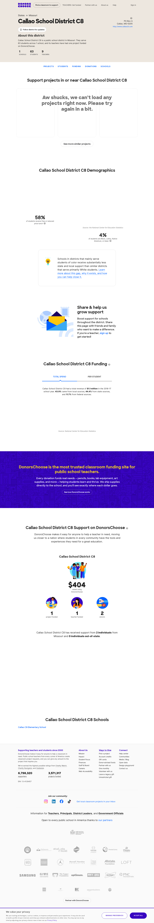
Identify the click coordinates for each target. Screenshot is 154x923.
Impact (81, 757)
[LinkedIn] (53, 801)
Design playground (126, 765)
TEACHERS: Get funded (71, 5)
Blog (127, 759)
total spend (59, 376)
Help (114, 5)
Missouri (33, 15)
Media (121, 759)
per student (94, 376)
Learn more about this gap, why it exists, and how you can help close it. (82, 273)
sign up (104, 333)
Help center (123, 754)
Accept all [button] (138, 915)
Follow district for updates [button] (34, 30)
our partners (105, 820)
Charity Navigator (25, 768)
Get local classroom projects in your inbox (96, 801)
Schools (105, 66)
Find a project (104, 754)
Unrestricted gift (105, 777)
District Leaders (82, 813)
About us (104, 5)
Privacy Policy (52, 920)
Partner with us (91, 5)
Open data (123, 762)
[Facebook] (61, 801)
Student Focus (84, 759)
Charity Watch (61, 766)
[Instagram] (45, 801)
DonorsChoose (24, 5)
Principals (66, 813)
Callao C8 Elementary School (32, 727)
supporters (25, 774)
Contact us (123, 768)
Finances (82, 762)
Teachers (53, 813)
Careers (82, 768)
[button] (114, 916)
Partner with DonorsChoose (77, 900)
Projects (49, 66)
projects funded (54, 774)
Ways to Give (105, 750)
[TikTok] (69, 801)
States (21, 15)
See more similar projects (77, 144)
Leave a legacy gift (106, 774)
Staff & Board (84, 765)
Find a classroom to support (46, 5)
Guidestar (40, 768)
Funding (76, 66)
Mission (81, 754)
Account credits (105, 757)
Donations (91, 66)
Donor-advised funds (107, 762)
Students (63, 66)
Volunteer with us (105, 771)
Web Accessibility (85, 771)
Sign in (133, 5)
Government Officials (110, 813)
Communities (124, 757)
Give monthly (104, 768)
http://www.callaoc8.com (123, 26)
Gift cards (103, 759)
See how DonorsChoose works (77, 492)
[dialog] (77, 915)
